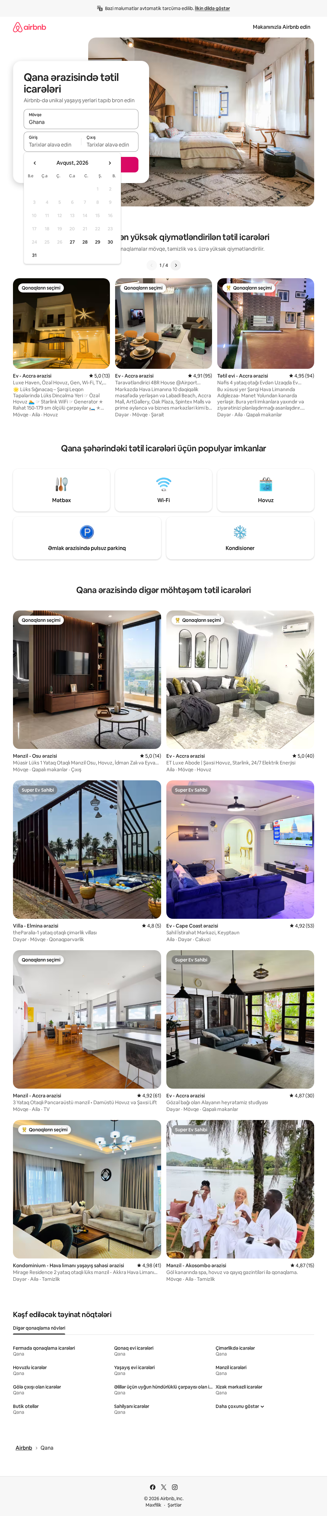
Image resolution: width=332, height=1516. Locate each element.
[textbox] (52, 144)
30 (110, 242)
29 (97, 242)
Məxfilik (153, 1505)
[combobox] (81, 122)
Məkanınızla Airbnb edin (281, 27)
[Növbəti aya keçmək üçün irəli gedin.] (110, 163)
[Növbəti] (176, 265)
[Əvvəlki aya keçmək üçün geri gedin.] (35, 163)
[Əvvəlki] (152, 265)
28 (85, 242)
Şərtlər (175, 1505)
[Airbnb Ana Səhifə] (29, 27)
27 (72, 242)
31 (34, 255)
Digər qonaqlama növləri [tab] (39, 1328)
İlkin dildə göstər (212, 8)
